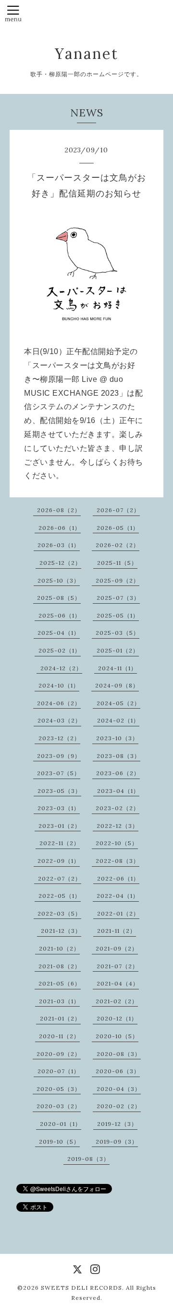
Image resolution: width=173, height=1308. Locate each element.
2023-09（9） (59, 755)
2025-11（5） (117, 562)
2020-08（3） (119, 1053)
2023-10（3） (117, 738)
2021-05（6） (59, 983)
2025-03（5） (117, 632)
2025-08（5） (59, 597)
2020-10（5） (117, 1036)
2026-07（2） (118, 510)
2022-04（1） (118, 895)
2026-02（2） (117, 545)
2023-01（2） (59, 825)
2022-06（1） (118, 878)
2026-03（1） (58, 545)
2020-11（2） (59, 1036)
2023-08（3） (118, 755)
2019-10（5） (59, 1141)
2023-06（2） (118, 773)
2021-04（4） (118, 983)
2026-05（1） (118, 527)
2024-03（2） (59, 720)
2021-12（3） (61, 930)
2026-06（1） (59, 527)
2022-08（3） (117, 860)
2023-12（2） (59, 738)
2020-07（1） (58, 1071)
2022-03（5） (59, 913)
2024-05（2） (118, 703)
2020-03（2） (59, 1106)
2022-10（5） (117, 843)
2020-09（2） (59, 1053)
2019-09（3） (117, 1141)
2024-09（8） (117, 685)
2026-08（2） (59, 510)
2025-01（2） (118, 650)
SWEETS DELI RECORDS (81, 1287)
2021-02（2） (117, 1001)
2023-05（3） (59, 790)
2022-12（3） (117, 825)
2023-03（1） (58, 808)
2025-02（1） (59, 650)
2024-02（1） (118, 720)
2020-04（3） (119, 1088)
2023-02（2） (117, 808)
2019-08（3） (88, 1158)
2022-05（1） (59, 895)
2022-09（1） (58, 860)
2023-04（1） (118, 790)
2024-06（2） (59, 703)
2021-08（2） (59, 966)
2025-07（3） (118, 597)
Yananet (87, 54)
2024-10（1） (58, 685)
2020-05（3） (59, 1088)
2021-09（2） (117, 948)
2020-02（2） (119, 1106)
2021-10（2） (59, 948)
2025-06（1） (59, 615)
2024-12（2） (61, 668)
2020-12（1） (117, 1018)
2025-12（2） (60, 562)
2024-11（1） (117, 668)
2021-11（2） (116, 930)
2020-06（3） (118, 1071)
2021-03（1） (59, 1001)
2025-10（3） (58, 580)
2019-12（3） (117, 1123)
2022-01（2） (118, 913)
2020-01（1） (60, 1123)
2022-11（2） (59, 843)
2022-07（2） (59, 878)
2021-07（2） (117, 966)
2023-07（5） (58, 773)
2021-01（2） (60, 1018)
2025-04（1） (58, 632)
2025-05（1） (118, 615)
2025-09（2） (117, 580)
